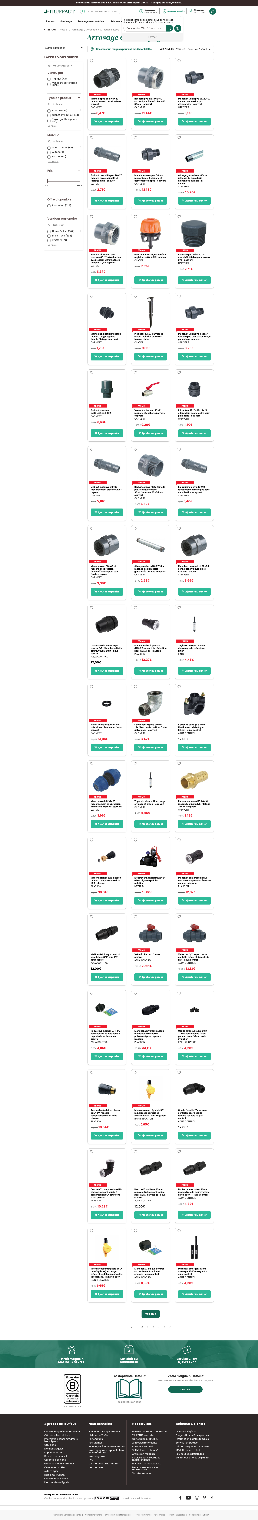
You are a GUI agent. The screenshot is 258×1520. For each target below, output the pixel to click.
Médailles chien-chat (188, 1450)
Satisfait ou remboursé (145, 1450)
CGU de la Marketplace (57, 1435)
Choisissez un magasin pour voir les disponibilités (124, 49)
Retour (51, 30)
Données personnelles (56, 1456)
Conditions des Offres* (199, 1515)
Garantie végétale (186, 1432)
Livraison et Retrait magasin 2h (150, 1432)
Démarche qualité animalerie (192, 1446)
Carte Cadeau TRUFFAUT (146, 1439)
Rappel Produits (53, 1452)
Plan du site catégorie (56, 1482)
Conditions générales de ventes (62, 1432)
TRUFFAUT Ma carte (142, 1435)
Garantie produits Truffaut (59, 1464)
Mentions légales (53, 1449)
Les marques (96, 1467)
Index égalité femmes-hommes (107, 1446)
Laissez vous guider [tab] (61, 57)
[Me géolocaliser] (177, 28)
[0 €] (47, 181)
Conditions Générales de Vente (67, 1515)
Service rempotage (187, 1443)
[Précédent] (130, 1326)
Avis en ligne (51, 1471)
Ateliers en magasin (143, 1454)
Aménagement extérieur (91, 21)
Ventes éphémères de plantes (193, 1458)
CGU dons (50, 1445)
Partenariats (96, 1439)
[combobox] (100, 11)
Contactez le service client (59, 1498)
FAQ (91, 1460)
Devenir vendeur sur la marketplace (145, 1468)
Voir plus (150, 1313)
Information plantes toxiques (192, 1439)
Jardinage (66, 21)
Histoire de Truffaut (99, 1435)
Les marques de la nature (103, 1464)
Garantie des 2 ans (55, 1460)
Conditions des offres (56, 1479)
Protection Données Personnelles (150, 1515)
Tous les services (141, 1473)
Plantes (50, 21)
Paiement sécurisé (142, 1446)
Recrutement (96, 1443)
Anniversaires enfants (144, 1443)
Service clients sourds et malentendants (146, 1459)
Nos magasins (97, 1456)
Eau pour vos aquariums (190, 1454)
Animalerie (117, 21)
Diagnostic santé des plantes (192, 1435)
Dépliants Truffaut (54, 1475)
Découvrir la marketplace (146, 1464)
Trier (178, 49)
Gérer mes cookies (54, 1467)
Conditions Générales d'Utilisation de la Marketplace (108, 1515)
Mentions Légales (177, 1515)
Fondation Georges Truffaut (104, 1432)
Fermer (152, 37)
